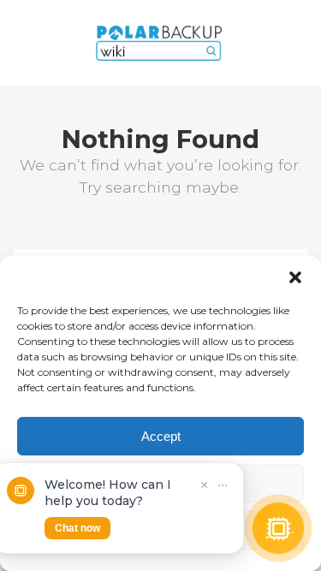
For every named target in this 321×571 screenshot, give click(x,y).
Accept (161, 436)
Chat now (77, 528)
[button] (295, 277)
